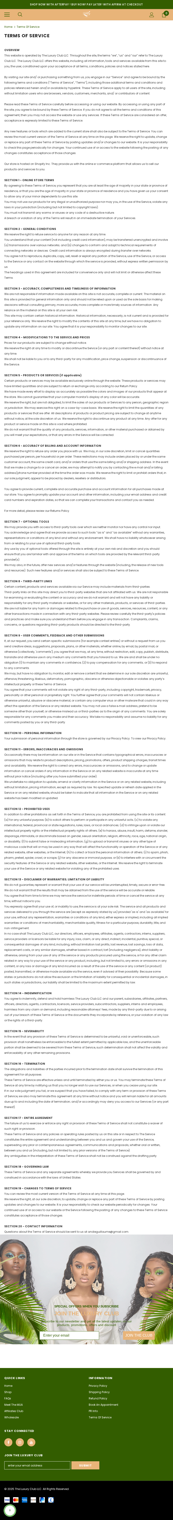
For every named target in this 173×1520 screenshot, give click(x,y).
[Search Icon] (20, 14)
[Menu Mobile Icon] (7, 14)
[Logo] (86, 14)
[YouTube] (31, 1442)
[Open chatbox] (10, 1510)
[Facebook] (8, 1442)
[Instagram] (20, 1442)
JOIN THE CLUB (139, 1335)
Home (8, 27)
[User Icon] (151, 14)
